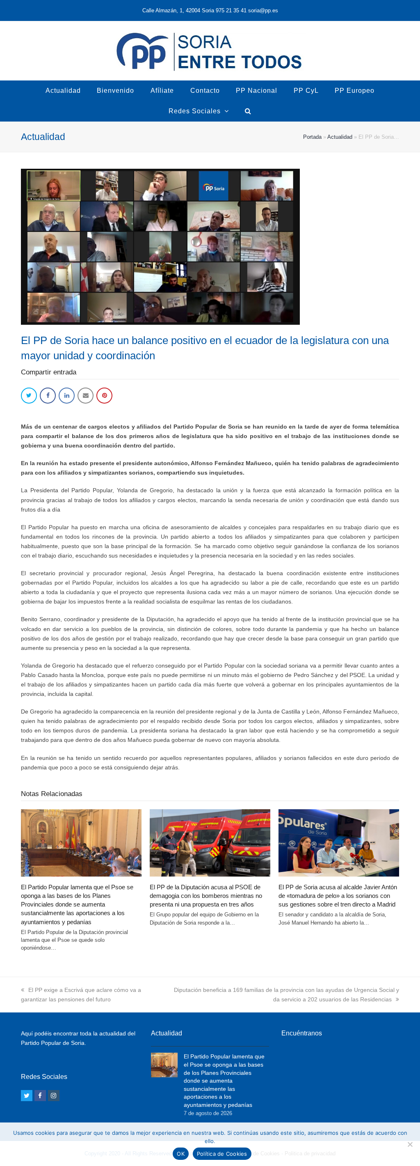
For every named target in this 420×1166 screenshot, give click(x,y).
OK (181, 1153)
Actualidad (339, 137)
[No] (410, 1144)
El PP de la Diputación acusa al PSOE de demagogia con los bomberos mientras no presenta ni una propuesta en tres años (206, 896)
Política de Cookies (222, 1153)
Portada (312, 137)
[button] (29, 396)
